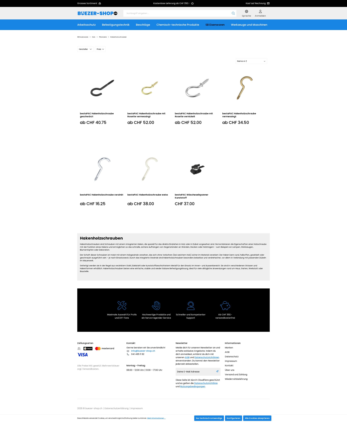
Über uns (229, 370)
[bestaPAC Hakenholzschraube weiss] (149, 169)
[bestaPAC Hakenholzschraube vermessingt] (244, 88)
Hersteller (83, 49)
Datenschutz (232, 356)
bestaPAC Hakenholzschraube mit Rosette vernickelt (194, 115)
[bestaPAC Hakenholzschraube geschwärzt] (102, 88)
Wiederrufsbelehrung (236, 379)
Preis (99, 49)
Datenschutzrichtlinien (207, 357)
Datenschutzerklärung (116, 408)
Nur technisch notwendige (209, 418)
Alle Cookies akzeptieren (257, 418)
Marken (229, 347)
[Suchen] (233, 13)
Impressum (231, 361)
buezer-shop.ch (93, 408)
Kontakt (229, 365)
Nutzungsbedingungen (192, 386)
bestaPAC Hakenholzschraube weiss (147, 194)
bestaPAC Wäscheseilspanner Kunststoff (191, 196)
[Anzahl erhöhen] (192, 223)
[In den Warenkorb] (214, 223)
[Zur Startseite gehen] (97, 13)
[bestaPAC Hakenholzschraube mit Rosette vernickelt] (197, 88)
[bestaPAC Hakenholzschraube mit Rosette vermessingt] (149, 88)
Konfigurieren (233, 418)
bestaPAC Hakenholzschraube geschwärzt (97, 115)
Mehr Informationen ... (156, 418)
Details (102, 141)
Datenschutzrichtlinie (206, 383)
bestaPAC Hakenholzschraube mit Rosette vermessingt (146, 115)
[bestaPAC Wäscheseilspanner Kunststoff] (197, 169)
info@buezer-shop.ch (143, 350)
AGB (187, 357)
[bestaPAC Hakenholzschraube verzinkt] (102, 169)
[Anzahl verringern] (177, 223)
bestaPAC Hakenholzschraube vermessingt (239, 115)
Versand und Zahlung (236, 374)
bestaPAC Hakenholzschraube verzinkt (101, 194)
